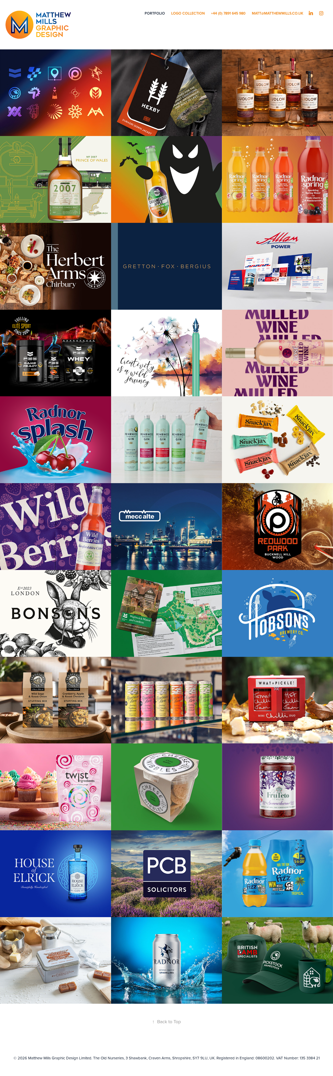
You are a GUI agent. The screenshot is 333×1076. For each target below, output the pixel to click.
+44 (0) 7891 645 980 (228, 13)
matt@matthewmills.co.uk (277, 13)
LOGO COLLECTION (188, 13)
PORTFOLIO (155, 13)
